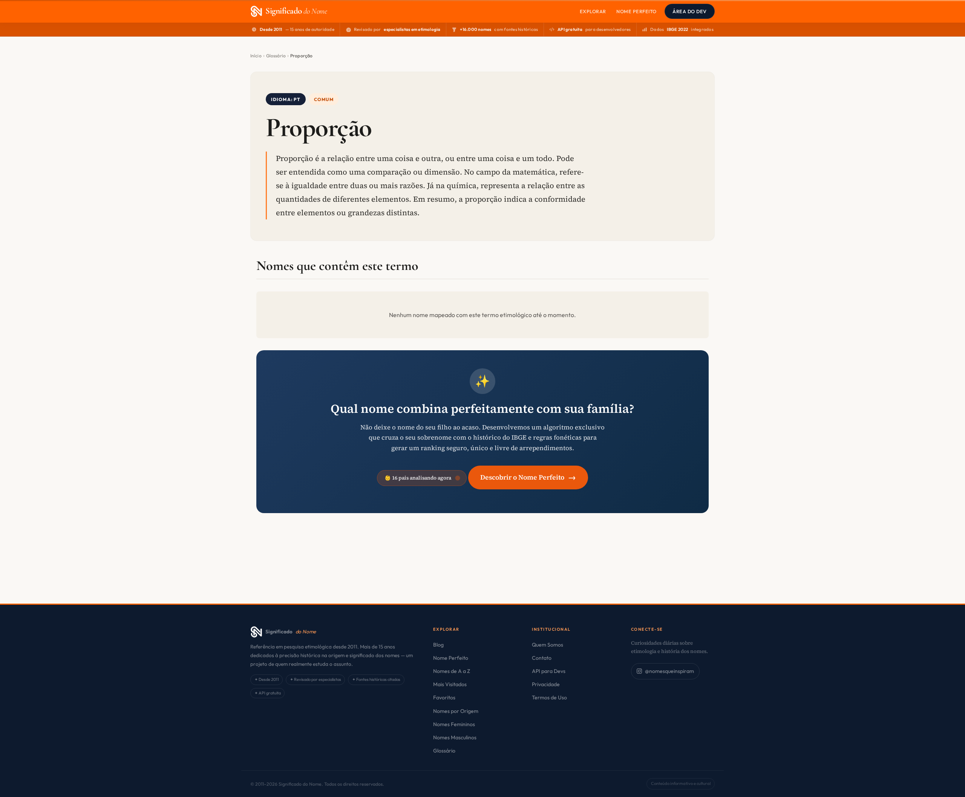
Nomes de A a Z (451, 671)
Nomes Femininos (454, 724)
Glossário (276, 55)
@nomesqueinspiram (669, 671)
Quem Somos (547, 644)
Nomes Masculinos (454, 737)
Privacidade (546, 684)
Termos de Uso (549, 697)
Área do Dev (689, 11)
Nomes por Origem (455, 711)
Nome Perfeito (636, 11)
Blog (438, 644)
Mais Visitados (450, 684)
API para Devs (548, 671)
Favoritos (444, 697)
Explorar (593, 11)
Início (256, 55)
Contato (541, 657)
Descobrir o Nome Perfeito (528, 477)
